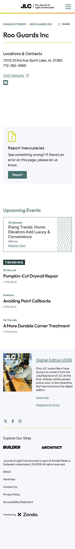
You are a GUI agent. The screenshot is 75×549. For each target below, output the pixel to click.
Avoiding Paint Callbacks (27, 301)
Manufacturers (14, 24)
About (7, 471)
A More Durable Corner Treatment (36, 326)
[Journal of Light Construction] (37, 6)
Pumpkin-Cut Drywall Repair (30, 276)
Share (66, 24)
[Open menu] (68, 7)
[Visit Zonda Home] (21, 514)
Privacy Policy (11, 494)
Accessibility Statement (18, 502)
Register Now (16, 245)
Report (17, 175)
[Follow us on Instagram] (20, 421)
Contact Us (10, 487)
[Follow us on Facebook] (12, 421)
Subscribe (42, 397)
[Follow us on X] (5, 421)
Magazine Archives (48, 405)
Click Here (5, 82)
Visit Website (13, 75)
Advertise (9, 479)
